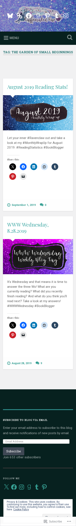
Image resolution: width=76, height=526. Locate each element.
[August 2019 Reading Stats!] (38, 112)
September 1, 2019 (24, 205)
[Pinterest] (47, 15)
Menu (14, 38)
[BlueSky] (10, 15)
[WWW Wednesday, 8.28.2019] (38, 256)
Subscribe (13, 451)
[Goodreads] (38, 15)
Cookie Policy (21, 509)
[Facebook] (28, 15)
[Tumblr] (56, 15)
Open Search (68, 38)
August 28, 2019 (21, 363)
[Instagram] (65, 15)
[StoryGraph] (19, 15)
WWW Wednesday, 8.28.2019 (28, 227)
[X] (6, 487)
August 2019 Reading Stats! (37, 86)
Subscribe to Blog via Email (25, 419)
